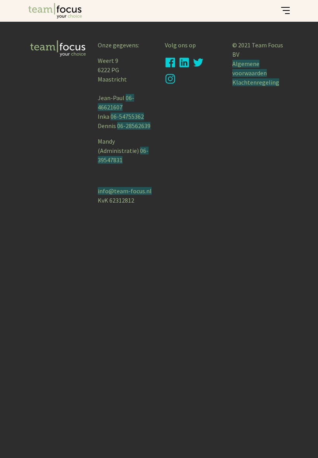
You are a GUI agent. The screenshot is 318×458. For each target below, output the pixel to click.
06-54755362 (127, 116)
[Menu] (287, 13)
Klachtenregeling (255, 82)
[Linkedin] (184, 64)
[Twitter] (198, 64)
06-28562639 (133, 126)
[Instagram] (170, 80)
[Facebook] (170, 64)
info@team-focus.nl (125, 191)
